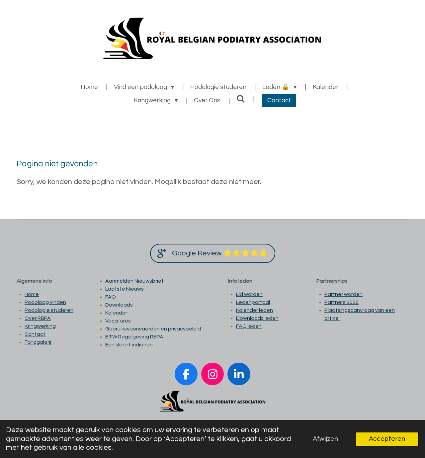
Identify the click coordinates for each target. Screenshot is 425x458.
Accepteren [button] (387, 438)
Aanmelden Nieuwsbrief (134, 281)
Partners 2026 (341, 302)
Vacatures (118, 320)
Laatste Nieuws (124, 289)
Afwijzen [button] (325, 438)
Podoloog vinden (45, 302)
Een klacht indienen (129, 344)
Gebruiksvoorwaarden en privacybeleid (153, 328)
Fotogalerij (38, 342)
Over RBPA (38, 318)
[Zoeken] (240, 99)
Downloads (119, 305)
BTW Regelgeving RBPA (134, 336)
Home (32, 294)
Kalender (116, 313)
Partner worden (343, 294)
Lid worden (249, 294)
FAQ (110, 297)
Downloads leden (257, 318)
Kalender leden (254, 310)
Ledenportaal (253, 302)
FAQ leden (249, 326)
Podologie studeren (49, 310)
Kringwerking (40, 326)
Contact (35, 334)
